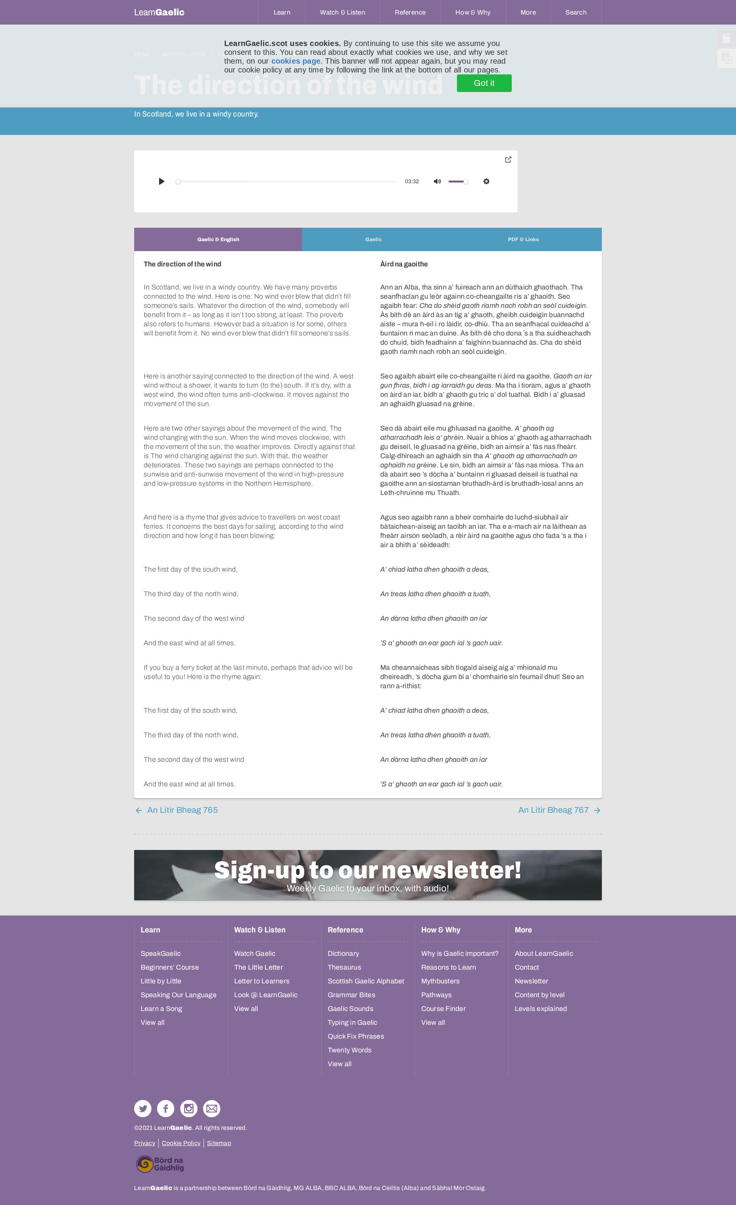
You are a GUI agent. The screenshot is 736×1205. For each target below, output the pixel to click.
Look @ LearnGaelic (266, 995)
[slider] (286, 181)
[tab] (218, 239)
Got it (484, 83)
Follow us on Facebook (165, 1108)
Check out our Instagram (188, 1108)
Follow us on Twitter (142, 1108)
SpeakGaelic (161, 953)
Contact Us (211, 1108)
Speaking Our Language (179, 995)
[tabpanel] (368, 524)
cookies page (295, 61)
